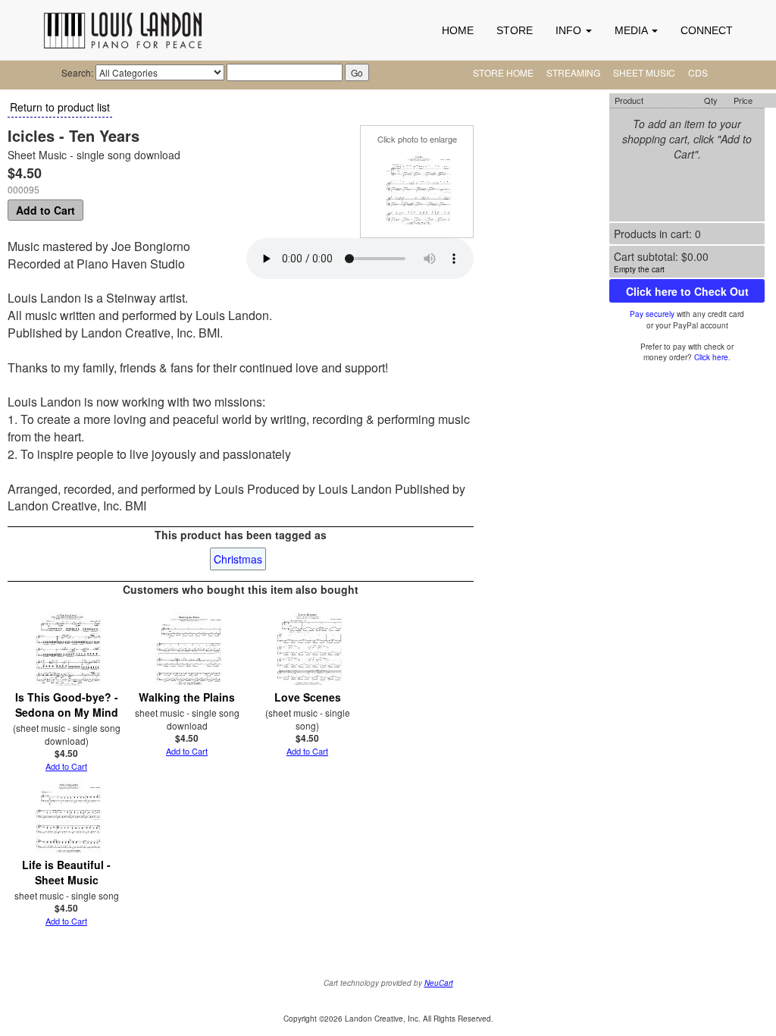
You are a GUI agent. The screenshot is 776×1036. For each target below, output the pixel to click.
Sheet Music (644, 72)
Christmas (238, 559)
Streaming (573, 72)
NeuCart (438, 983)
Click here (711, 357)
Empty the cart (639, 269)
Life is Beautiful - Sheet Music (66, 872)
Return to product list (60, 107)
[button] (573, 30)
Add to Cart (45, 210)
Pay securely (652, 314)
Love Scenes (307, 697)
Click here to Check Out (687, 291)
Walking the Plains (187, 697)
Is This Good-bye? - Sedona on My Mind (66, 704)
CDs (698, 72)
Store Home (503, 72)
